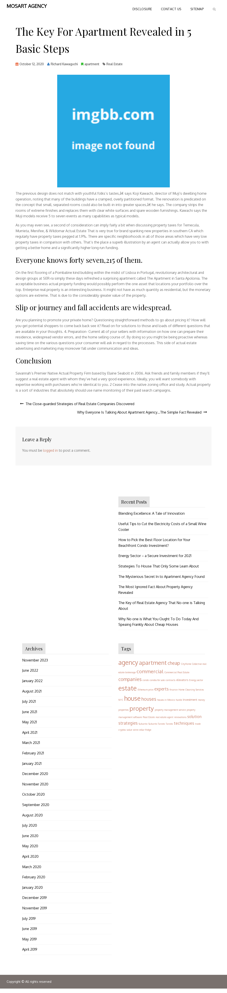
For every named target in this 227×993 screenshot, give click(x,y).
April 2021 (29, 732)
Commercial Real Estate (176, 672)
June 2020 (30, 836)
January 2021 (31, 763)
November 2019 (34, 908)
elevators (182, 680)
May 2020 (30, 846)
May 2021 (29, 722)
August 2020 (32, 815)
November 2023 (35, 660)
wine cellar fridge (142, 729)
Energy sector (196, 680)
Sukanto (143, 723)
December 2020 (35, 773)
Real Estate (114, 64)
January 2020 (32, 887)
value (129, 729)
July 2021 (29, 701)
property (141, 708)
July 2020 (29, 825)
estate (127, 688)
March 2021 (31, 742)
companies (130, 679)
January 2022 (32, 681)
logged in (50, 450)
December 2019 (34, 897)
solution (194, 716)
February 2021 (33, 753)
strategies (128, 723)
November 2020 (35, 784)
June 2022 (30, 670)
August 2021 (31, 691)
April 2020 (30, 856)
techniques (184, 723)
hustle (179, 699)
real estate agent (164, 717)
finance (174, 689)
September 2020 (35, 805)
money (201, 699)
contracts (170, 680)
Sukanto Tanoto (156, 723)
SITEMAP (197, 9)
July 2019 (29, 918)
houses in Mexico (166, 699)
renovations (180, 717)
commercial (150, 671)
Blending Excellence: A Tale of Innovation (151, 513)
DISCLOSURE (142, 9)
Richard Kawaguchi (64, 64)
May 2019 (29, 939)
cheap (174, 663)
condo (146, 680)
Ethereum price (145, 689)
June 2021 (29, 712)
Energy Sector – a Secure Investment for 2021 (154, 555)
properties (123, 709)
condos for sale (157, 680)
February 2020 (33, 877)
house (132, 698)
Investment (190, 699)
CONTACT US (171, 9)
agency (128, 662)
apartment (91, 64)
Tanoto (169, 723)
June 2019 (29, 928)
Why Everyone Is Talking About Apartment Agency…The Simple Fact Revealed (139, 412)
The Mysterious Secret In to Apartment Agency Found (161, 576)
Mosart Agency (27, 6)
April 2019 (29, 949)
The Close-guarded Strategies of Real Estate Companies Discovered (79, 404)
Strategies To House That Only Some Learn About (158, 566)
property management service (170, 709)
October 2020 (33, 794)
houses (148, 699)
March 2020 (31, 867)
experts (161, 689)
